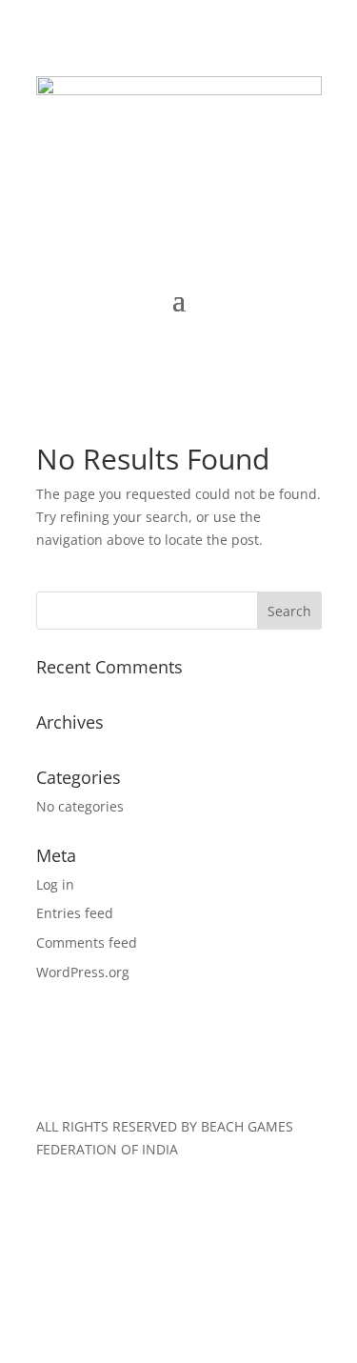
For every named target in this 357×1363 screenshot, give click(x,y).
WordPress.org (82, 972)
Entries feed (74, 913)
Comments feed (86, 942)
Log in (55, 884)
